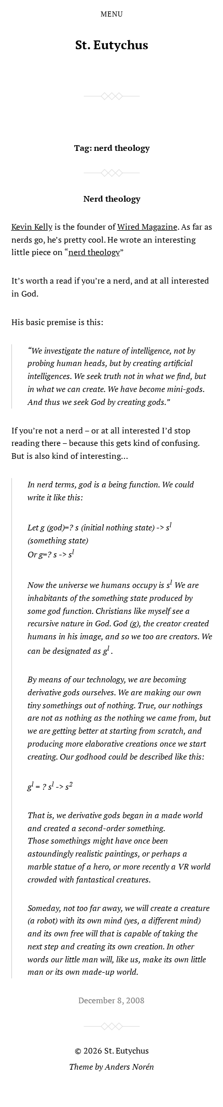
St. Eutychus (111, 44)
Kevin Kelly (31, 226)
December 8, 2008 (111, 1000)
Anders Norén (129, 1066)
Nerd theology (111, 198)
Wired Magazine (147, 226)
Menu (112, 14)
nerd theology (94, 252)
